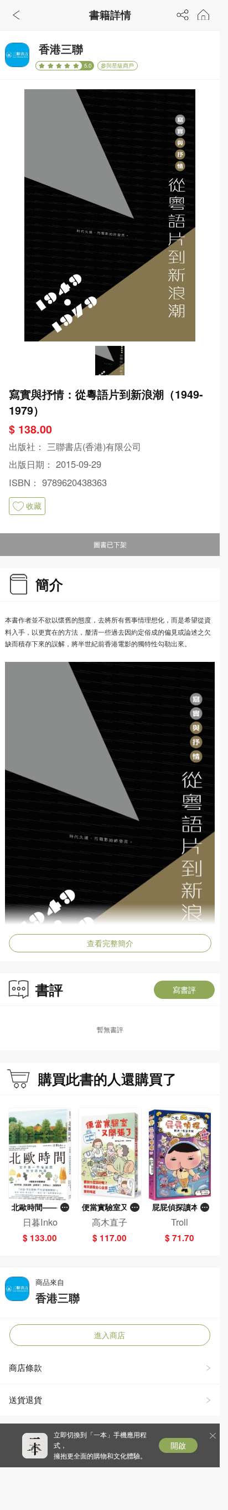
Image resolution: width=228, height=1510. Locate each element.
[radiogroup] (58, 65)
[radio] (43, 66)
